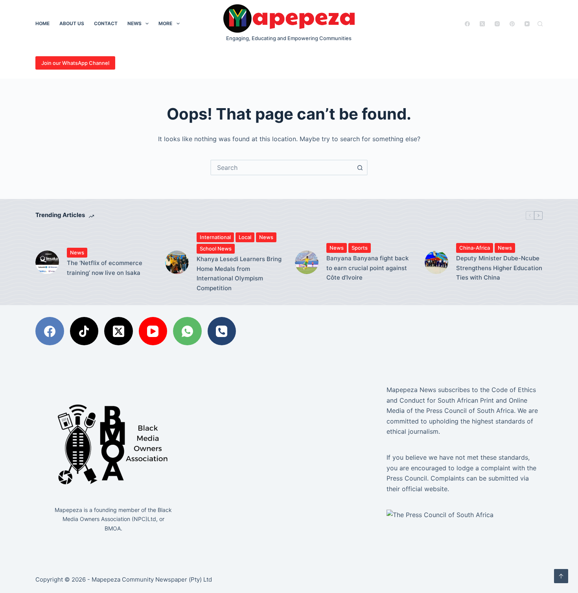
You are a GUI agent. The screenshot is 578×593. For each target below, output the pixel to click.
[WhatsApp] (187, 331)
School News (216, 248)
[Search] (540, 23)
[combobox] (282, 167)
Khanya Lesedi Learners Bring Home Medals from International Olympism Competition (239, 273)
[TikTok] (84, 331)
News (134, 23)
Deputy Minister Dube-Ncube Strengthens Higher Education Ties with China (499, 268)
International (215, 237)
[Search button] (360, 167)
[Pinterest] (512, 23)
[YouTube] (527, 23)
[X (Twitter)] (482, 23)
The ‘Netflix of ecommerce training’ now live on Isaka (104, 267)
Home (42, 23)
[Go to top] (561, 576)
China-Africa (474, 248)
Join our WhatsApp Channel (75, 63)
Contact (106, 23)
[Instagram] (497, 23)
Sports (360, 248)
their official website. (418, 489)
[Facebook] (467, 23)
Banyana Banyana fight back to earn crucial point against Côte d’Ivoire (367, 268)
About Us (71, 23)
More (165, 23)
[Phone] (222, 331)
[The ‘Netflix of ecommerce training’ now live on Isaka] (47, 262)
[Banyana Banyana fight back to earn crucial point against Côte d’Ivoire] (306, 262)
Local (245, 237)
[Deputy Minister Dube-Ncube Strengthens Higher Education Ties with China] (436, 262)
